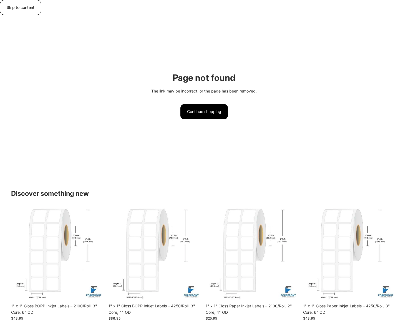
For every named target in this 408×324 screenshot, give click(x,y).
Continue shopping (204, 111)
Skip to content (20, 7)
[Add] (97, 292)
